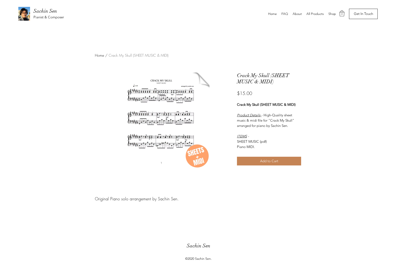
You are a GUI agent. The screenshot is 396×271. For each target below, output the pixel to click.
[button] (341, 13)
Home (99, 55)
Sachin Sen (45, 11)
